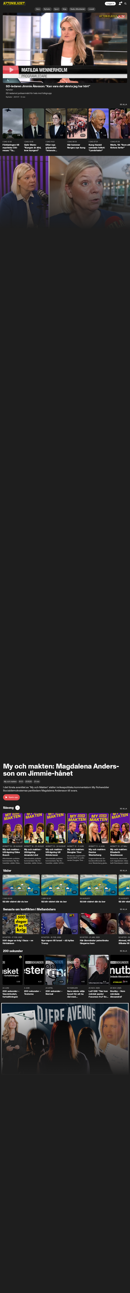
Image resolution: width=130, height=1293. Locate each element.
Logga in (110, 3)
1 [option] (17, 807)
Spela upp (13, 797)
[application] (65, 48)
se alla (123, 104)
